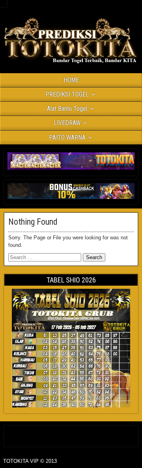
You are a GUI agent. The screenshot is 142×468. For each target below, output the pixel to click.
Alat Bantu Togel (67, 108)
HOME (71, 80)
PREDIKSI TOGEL (67, 94)
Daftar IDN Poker (71, 435)
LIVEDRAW (67, 123)
